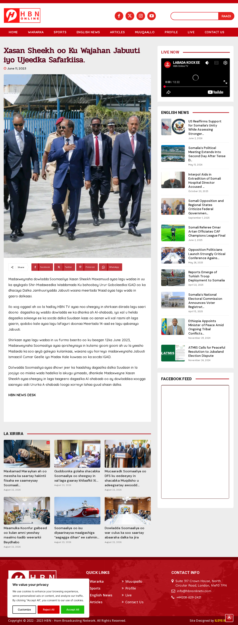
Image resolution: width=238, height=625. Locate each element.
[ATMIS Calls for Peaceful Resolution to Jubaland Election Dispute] (173, 353)
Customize (24, 609)
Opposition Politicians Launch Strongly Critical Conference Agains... (206, 254)
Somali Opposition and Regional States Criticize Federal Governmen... (206, 207)
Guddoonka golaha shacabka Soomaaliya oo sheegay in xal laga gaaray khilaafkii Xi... (77, 476)
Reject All (48, 609)
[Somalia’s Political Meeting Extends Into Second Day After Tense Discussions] (173, 153)
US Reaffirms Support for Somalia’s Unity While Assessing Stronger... (204, 127)
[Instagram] (140, 16)
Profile (130, 588)
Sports (95, 588)
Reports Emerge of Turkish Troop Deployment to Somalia (206, 276)
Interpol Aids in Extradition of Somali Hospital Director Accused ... (204, 180)
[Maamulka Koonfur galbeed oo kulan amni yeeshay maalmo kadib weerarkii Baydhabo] (27, 511)
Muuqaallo (133, 581)
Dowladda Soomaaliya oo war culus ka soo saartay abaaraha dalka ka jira (124, 533)
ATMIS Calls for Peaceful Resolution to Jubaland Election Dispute (206, 351)
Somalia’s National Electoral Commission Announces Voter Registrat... (205, 301)
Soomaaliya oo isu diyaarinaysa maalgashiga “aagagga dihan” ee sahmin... (76, 533)
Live (128, 595)
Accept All (72, 609)
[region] (48, 598)
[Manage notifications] (229, 617)
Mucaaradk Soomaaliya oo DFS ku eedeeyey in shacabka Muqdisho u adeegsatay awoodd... (125, 478)
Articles (96, 602)
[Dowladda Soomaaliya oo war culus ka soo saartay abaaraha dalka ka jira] (128, 511)
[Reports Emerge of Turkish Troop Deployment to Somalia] (173, 277)
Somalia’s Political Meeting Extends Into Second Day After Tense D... (207, 154)
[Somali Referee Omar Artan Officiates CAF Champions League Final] (173, 233)
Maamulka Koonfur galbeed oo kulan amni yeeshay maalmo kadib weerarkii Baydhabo (25, 535)
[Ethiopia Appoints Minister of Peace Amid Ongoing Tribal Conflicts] (173, 326)
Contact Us (134, 602)
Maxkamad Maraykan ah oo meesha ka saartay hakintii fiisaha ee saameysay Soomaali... (25, 478)
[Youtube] (151, 16)
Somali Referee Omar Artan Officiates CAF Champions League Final (206, 231)
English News (101, 595)
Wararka (97, 581)
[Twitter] (129, 16)
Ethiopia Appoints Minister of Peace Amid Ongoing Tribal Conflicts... (206, 327)
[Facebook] (119, 16)
